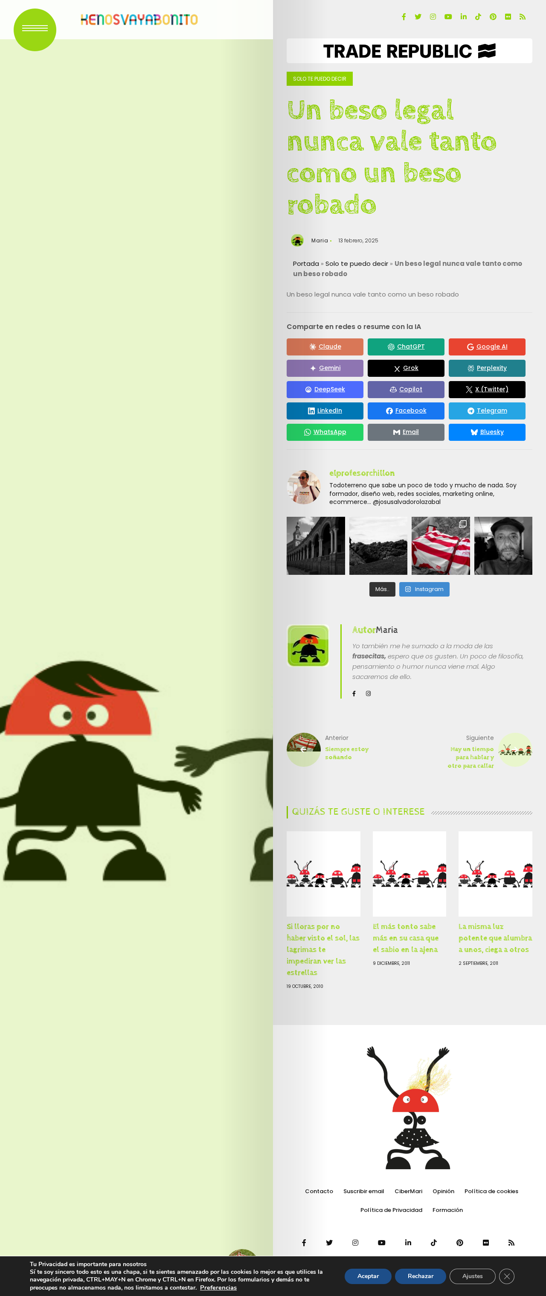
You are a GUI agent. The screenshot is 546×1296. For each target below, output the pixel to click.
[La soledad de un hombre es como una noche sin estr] (378, 546)
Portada (306, 263)
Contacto (319, 1191)
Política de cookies (491, 1191)
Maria (319, 240)
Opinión (443, 1191)
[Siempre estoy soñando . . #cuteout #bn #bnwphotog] (441, 546)
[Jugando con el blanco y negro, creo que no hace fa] (316, 546)
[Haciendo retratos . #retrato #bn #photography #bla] (503, 546)
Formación (448, 1210)
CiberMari (408, 1191)
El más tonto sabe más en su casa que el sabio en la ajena (406, 938)
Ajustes (472, 1276)
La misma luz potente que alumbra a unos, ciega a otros (495, 938)
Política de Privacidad (391, 1210)
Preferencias (218, 1287)
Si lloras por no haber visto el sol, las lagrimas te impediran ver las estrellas (323, 949)
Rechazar (420, 1276)
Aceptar (368, 1276)
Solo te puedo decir (319, 78)
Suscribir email (363, 1191)
